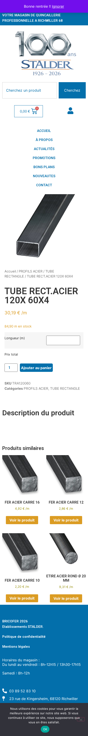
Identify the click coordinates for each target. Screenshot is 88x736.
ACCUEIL (44, 131)
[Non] (81, 719)
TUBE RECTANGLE (65, 388)
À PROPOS (44, 140)
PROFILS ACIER (30, 271)
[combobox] (29, 90)
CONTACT (44, 185)
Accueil (10, 271)
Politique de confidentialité (24, 637)
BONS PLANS (44, 167)
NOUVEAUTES (44, 176)
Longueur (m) (15, 338)
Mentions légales (16, 647)
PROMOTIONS (44, 158)
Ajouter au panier (36, 368)
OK (45, 729)
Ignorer (58, 6)
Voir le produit (22, 520)
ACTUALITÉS (44, 149)
